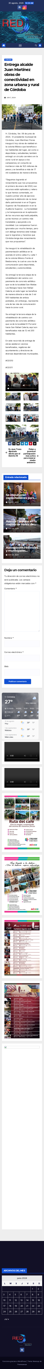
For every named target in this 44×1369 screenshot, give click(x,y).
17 (4, 1306)
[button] (36, 45)
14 (27, 1300)
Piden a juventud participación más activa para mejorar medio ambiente (29, 456)
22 (33, 1306)
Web (6, 666)
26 (16, 1311)
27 (22, 1311)
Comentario (10, 588)
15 (33, 1300)
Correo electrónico (14, 652)
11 (10, 1300)
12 (16, 1300)
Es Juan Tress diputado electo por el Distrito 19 (15, 452)
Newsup (36, 1361)
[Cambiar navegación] (20, 45)
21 (27, 1306)
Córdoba (8, 59)
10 (4, 1300)
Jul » (6, 1319)
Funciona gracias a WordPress (15, 1361)
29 (33, 1311)
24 (4, 1311)
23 (39, 1306)
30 (39, 1311)
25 (10, 1311)
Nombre (9, 638)
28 (27, 1311)
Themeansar (22, 1364)
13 (21, 1300)
